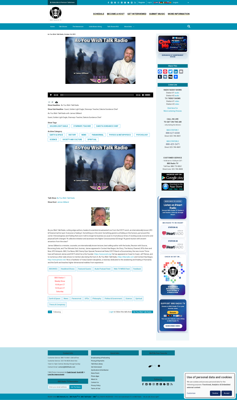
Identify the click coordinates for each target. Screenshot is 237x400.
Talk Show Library (97, 364)
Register (141, 2)
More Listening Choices (173, 111)
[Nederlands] (157, 2)
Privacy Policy (95, 385)
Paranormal (98, 135)
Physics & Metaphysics (120, 135)
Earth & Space (56, 135)
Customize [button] (191, 393)
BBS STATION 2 (173, 141)
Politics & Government (113, 299)
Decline (215, 393)
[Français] (159, 2)
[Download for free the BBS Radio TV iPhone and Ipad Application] (173, 186)
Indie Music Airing (95, 26)
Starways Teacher (82, 126)
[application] (100, 94)
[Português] (166, 2)
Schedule (98, 14)
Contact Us (95, 382)
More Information (179, 14)
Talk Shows (63, 26)
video (177, 101)
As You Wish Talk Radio (66, 198)
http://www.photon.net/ (57, 260)
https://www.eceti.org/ (103, 254)
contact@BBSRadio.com (66, 367)
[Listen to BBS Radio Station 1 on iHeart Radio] (173, 232)
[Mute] (143, 95)
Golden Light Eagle (59, 126)
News (83, 135)
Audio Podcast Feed (102, 269)
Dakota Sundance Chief (107, 126)
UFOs (87, 299)
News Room (95, 373)
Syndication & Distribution (100, 370)
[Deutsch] (161, 2)
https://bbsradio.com (126, 257)
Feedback (137, 269)
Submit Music (157, 14)
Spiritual (92, 140)
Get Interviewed (136, 14)
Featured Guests (84, 269)
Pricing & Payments (97, 361)
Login (111, 312)
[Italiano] (164, 2)
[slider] (97, 95)
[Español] (170, 2)
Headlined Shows (67, 269)
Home (52, 26)
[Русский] (168, 2)
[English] (155, 2)
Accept (226, 393)
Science (53, 140)
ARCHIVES (53, 269)
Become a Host (116, 14)
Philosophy (97, 299)
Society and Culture (72, 140)
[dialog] (210, 385)
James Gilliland (63, 202)
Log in (150, 2)
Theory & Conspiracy (57, 305)
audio (177, 93)
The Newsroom (78, 26)
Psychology (142, 135)
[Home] (56, 14)
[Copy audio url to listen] (52, 102)
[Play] (51, 95)
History (72, 135)
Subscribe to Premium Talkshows (63, 2)
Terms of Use (95, 388)
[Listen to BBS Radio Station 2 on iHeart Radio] (173, 246)
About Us (94, 379)
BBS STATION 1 (173, 130)
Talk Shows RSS (113, 26)
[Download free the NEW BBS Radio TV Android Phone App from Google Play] (173, 176)
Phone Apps (95, 376)
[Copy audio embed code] (49, 102)
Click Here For (172, 108)
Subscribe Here (173, 326)
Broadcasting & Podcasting (100, 358)
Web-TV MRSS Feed (122, 269)
